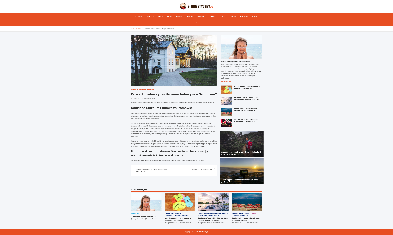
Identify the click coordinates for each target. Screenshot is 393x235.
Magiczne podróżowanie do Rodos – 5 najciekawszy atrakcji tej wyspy (151, 170)
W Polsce (150, 89)
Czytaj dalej (224, 81)
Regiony (190, 16)
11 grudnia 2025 (205, 223)
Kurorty (225, 213)
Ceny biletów (169, 213)
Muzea (133, 89)
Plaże (246, 213)
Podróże (253, 213)
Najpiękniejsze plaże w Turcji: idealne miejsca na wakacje (245, 109)
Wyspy (224, 16)
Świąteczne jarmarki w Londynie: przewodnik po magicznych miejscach (247, 121)
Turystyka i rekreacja (173, 215)
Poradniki (179, 16)
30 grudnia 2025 (138, 219)
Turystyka (213, 16)
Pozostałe (244, 16)
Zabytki (233, 16)
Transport (201, 16)
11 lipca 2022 (137, 98)
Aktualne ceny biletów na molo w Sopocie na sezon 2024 (247, 87)
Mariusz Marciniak (149, 98)
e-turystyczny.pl (202, 232)
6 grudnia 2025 (238, 223)
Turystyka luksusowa (212, 215)
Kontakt (255, 16)
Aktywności (139, 16)
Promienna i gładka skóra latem (235, 61)
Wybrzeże (185, 215)
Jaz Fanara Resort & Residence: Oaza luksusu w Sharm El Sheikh (246, 98)
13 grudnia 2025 (171, 223)
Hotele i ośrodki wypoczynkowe (209, 213)
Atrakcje (150, 16)
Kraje (160, 16)
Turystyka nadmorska (240, 215)
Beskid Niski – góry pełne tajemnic (202, 169)
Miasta (169, 16)
